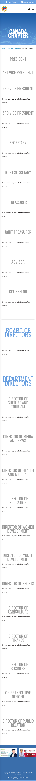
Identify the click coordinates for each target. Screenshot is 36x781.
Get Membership (28, 2)
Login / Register (13, 2)
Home (4, 48)
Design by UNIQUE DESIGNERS (18, 777)
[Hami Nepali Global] (5, 9)
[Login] (29, 8)
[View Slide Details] (26, 752)
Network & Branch (14, 48)
